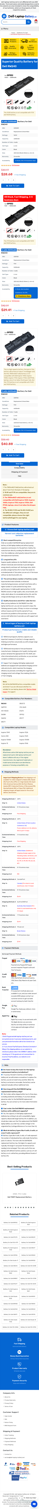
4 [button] (13, 1207)
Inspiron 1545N (24, 740)
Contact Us (8, 1454)
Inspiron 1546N (6, 740)
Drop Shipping (9, 1444)
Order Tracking (9, 1435)
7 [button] (20, 1207)
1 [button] (5, 1207)
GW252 (3, 718)
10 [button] (28, 1207)
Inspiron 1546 (24, 743)
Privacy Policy (9, 1403)
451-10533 (4, 711)
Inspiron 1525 (24, 736)
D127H (22, 711)
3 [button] (10, 1207)
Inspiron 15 (4, 743)
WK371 (3, 722)
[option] (19, 86)
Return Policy (9, 1422)
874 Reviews (16, 165)
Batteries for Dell (22, 33)
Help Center (8, 1416)
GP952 (22, 714)
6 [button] (18, 1207)
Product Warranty (10, 1400)
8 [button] (23, 1207)
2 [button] (7, 1207)
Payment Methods (10, 1441)
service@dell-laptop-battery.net (14, 1457)
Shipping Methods (10, 1438)
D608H (3, 714)
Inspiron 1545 (5, 732)
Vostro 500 (4, 736)
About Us (7, 1397)
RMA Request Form (10, 1425)
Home (13, 33)
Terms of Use (9, 1406)
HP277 (22, 718)
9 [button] (26, 1207)
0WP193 (3, 707)
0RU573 (22, 703)
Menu (5, 28)
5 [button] (15, 1207)
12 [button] (33, 1207)
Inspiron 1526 (24, 732)
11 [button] (31, 1207)
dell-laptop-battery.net (22, 1494)
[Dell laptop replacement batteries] (19, 16)
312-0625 (23, 707)
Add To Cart (14, 185)
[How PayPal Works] (20, 1478)
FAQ (6, 1419)
